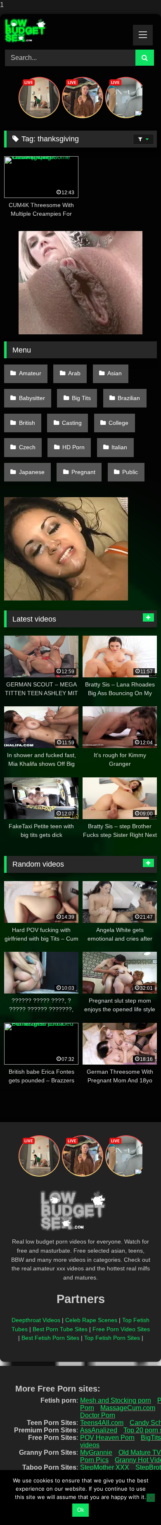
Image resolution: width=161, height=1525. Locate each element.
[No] (151, 1498)
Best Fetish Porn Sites (50, 1337)
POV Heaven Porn (107, 1437)
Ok (80, 1510)
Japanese (32, 472)
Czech (27, 447)
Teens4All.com (101, 1422)
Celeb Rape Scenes (91, 1320)
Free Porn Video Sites (121, 1329)
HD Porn (73, 447)
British (27, 422)
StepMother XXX (104, 1467)
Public (130, 472)
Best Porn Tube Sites (60, 1329)
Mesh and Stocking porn (115, 1400)
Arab (74, 373)
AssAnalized (98, 1430)
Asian (114, 373)
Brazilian (129, 398)
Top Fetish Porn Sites (112, 1337)
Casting (72, 422)
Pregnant (83, 472)
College (118, 422)
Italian (119, 447)
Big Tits (81, 398)
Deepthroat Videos (36, 1320)
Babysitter (32, 398)
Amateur (30, 373)
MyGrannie (96, 1452)
